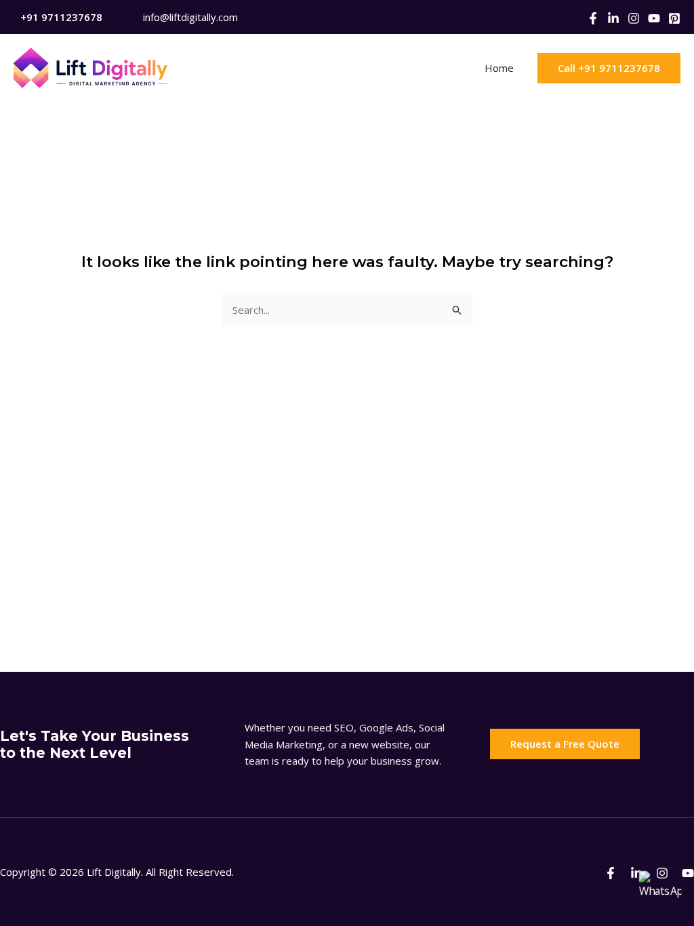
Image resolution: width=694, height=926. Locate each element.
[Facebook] (593, 18)
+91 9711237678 (61, 17)
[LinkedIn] (613, 18)
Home (499, 68)
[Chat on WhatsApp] (660, 892)
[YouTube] (654, 18)
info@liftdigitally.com (190, 17)
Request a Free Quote (564, 743)
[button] (608, 68)
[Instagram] (634, 18)
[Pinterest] (674, 18)
